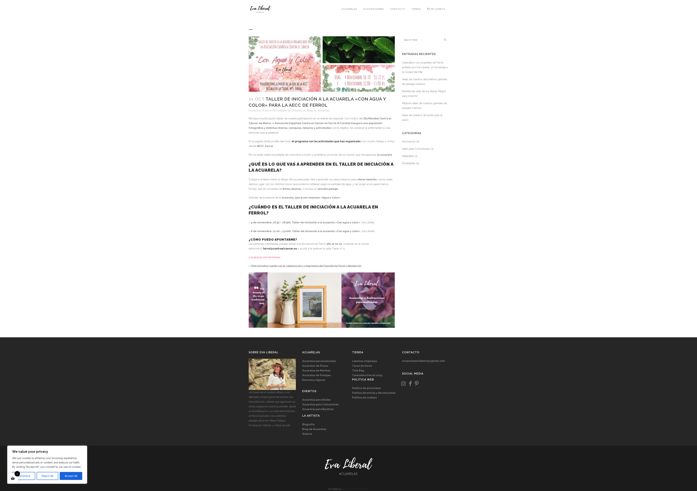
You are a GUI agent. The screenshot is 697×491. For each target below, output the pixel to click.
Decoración (409, 141)
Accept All (71, 475)
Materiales (408, 156)
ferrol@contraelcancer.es (280, 248)
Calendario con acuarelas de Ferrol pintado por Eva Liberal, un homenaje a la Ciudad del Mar (425, 67)
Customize (23, 475)
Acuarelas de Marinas (316, 370)
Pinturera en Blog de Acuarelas (310, 110)
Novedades (280, 110)
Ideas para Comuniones (416, 148)
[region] (47, 465)
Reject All (47, 475)
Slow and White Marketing (355, 489)
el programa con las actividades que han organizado (326, 141)
